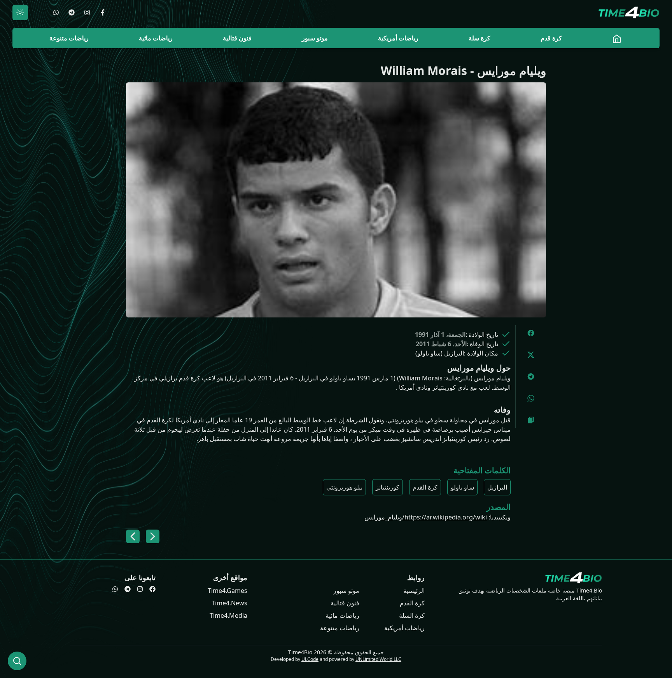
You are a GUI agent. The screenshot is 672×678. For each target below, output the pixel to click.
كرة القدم (425, 487)
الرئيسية (414, 590)
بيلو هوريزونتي (344, 487)
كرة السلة (412, 615)
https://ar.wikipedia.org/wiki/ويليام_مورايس (425, 517)
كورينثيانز (387, 487)
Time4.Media (228, 615)
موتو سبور (346, 590)
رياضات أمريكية (404, 628)
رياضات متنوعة (339, 628)
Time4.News (229, 603)
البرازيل (497, 487)
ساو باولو (462, 487)
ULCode (309, 659)
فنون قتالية (345, 603)
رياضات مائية (342, 615)
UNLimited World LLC (378, 659)
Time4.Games (227, 590)
